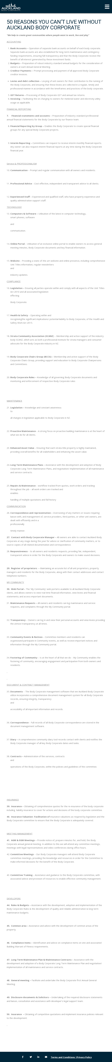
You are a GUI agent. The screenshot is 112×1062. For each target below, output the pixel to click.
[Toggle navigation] (107, 7)
